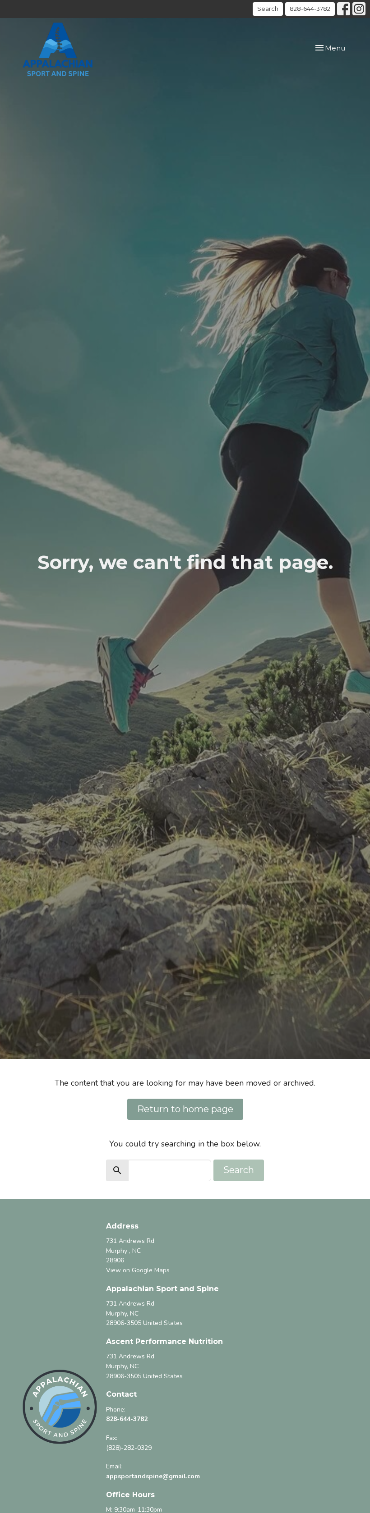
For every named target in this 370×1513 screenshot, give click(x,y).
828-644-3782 (310, 8)
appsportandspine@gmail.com (153, 1476)
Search (267, 8)
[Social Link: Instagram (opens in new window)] (358, 8)
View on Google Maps (138, 1270)
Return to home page (185, 1109)
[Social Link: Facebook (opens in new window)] (343, 8)
